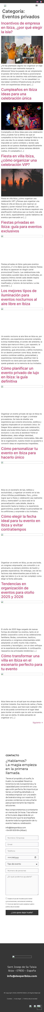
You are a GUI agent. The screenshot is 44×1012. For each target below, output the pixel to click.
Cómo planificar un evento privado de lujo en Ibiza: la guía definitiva (20, 374)
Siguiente (38, 722)
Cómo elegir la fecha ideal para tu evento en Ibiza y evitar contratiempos (20, 523)
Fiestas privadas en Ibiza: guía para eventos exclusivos (21, 226)
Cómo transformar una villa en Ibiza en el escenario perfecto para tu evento (21, 662)
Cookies (9, 999)
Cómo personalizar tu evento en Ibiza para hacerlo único (19, 452)
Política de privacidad (30, 999)
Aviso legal (17, 999)
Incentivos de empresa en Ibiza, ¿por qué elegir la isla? (21, 27)
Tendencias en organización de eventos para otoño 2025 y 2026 (17, 590)
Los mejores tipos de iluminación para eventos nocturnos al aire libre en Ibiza (19, 297)
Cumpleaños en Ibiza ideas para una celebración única (19, 93)
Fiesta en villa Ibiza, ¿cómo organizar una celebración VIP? (19, 160)
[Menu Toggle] (36, 5)
